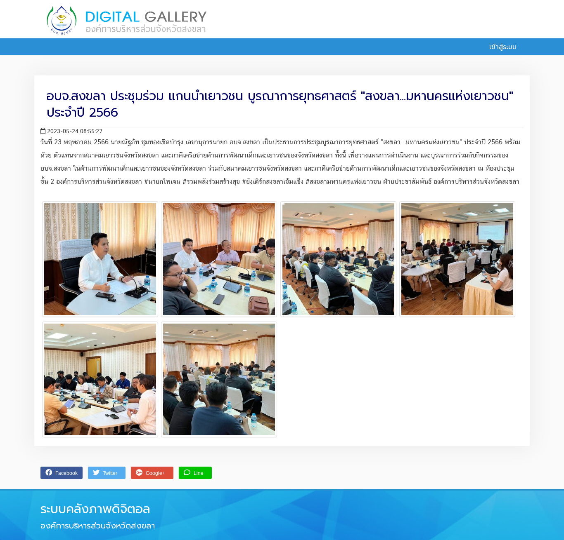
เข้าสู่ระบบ (502, 47)
